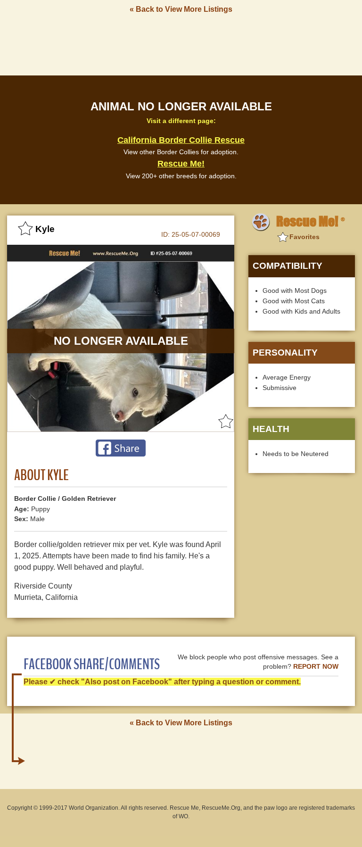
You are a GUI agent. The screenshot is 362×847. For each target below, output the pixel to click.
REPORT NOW (315, 666)
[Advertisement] (181, 44)
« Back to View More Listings (181, 9)
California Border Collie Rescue (181, 140)
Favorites (304, 237)
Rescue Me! (181, 163)
